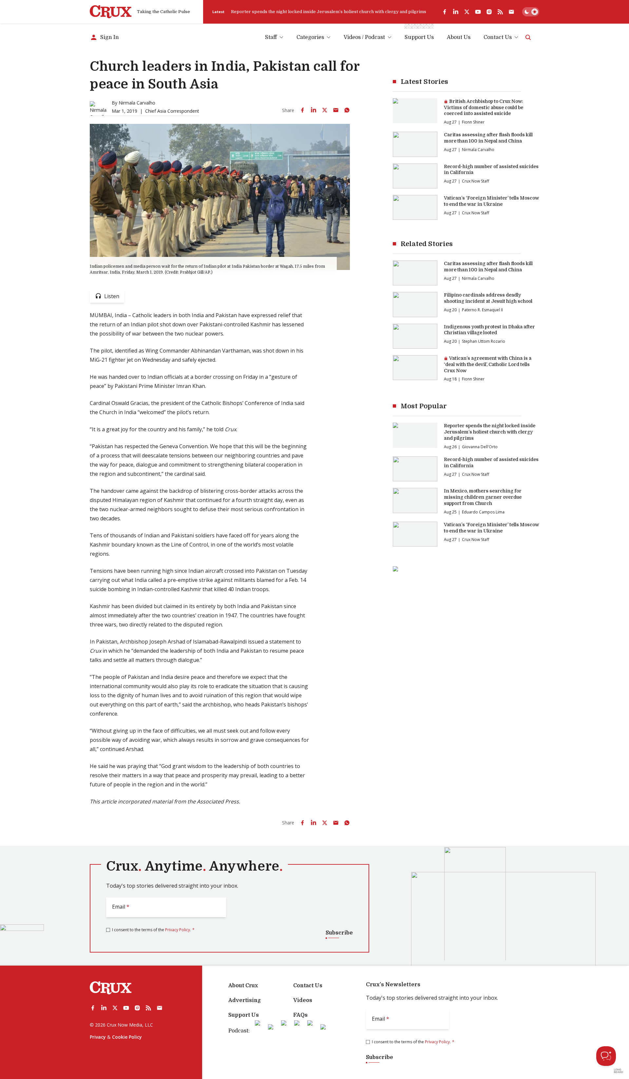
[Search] (528, 37)
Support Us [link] (419, 37)
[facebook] (444, 11)
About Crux (243, 986)
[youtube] (478, 11)
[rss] (500, 11)
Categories (310, 37)
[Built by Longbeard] (618, 1071)
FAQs (300, 1015)
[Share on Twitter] (324, 110)
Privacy (98, 1037)
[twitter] (466, 11)
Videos (302, 1000)
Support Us (243, 1015)
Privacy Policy (177, 930)
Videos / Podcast (364, 37)
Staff (271, 37)
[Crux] (111, 11)
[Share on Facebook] (302, 110)
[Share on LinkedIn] (313, 110)
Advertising (244, 1000)
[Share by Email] (335, 110)
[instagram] (489, 11)
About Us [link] (458, 37)
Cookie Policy (127, 1037)
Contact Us (498, 37)
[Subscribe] (511, 11)
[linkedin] (455, 11)
